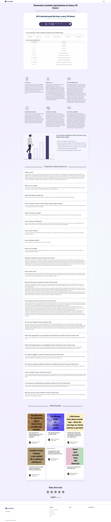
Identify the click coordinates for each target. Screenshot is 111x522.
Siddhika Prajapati (35, 442)
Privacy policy (52, 513)
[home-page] (9, 1)
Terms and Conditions (53, 509)
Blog (104, 1)
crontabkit (14, 520)
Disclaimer (51, 511)
